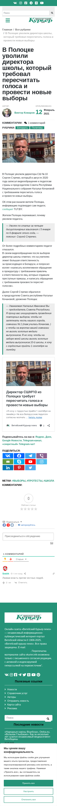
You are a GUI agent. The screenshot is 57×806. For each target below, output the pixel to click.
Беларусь (22, 127)
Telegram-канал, (32, 440)
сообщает (7, 209)
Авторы (11, 697)
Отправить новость (18, 701)
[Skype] (19, 461)
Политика (37, 127)
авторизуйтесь (27, 525)
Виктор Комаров (24, 112)
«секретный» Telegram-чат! (18, 444)
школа (49, 480)
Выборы (20, 480)
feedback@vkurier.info (18, 651)
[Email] (8, 461)
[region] (28, 774)
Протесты (35, 480)
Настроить (28, 791)
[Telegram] (30, 455)
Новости (12, 689)
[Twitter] (30, 467)
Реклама (12, 708)
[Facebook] (19, 455)
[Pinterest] (19, 467)
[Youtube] (30, 461)
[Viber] (41, 455)
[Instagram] (41, 461)
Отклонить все (28, 799)
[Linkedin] (8, 467)
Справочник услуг (17, 693)
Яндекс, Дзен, (43, 437)
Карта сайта (14, 704)
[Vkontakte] (8, 455)
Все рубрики (23, 29)
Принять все (28, 783)
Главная (7, 29)
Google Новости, (12, 440)
